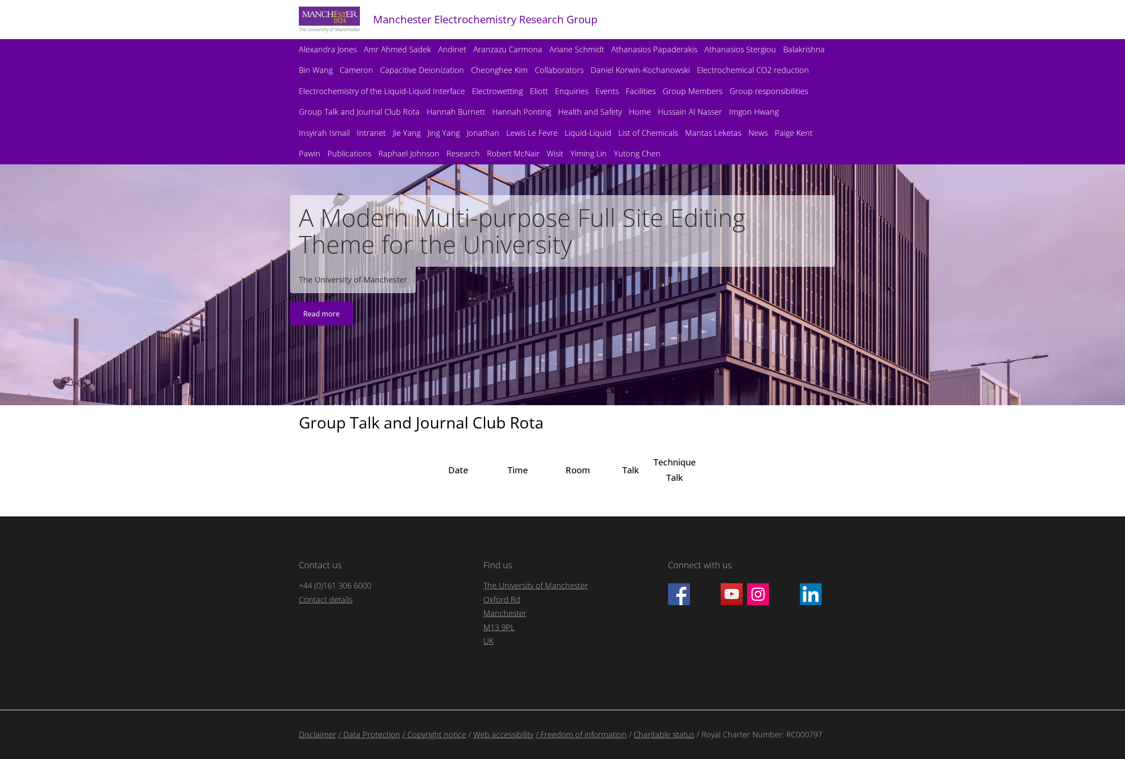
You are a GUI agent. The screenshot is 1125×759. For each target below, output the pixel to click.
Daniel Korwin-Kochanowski (640, 70)
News (758, 132)
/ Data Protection (369, 734)
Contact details (325, 599)
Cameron (356, 70)
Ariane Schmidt (576, 49)
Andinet (452, 49)
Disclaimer (317, 734)
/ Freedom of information (581, 734)
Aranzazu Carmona (507, 49)
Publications (349, 153)
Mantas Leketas (713, 132)
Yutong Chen (637, 153)
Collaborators (559, 70)
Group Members (692, 91)
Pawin (309, 153)
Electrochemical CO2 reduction (753, 70)
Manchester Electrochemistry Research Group (485, 19)
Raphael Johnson (408, 153)
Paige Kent (794, 132)
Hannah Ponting (521, 111)
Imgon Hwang (754, 111)
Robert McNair (513, 153)
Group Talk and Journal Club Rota (359, 111)
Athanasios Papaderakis (654, 49)
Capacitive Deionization (422, 70)
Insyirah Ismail (324, 132)
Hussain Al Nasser (690, 111)
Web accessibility (503, 734)
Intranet (371, 132)
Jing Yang (444, 132)
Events (607, 91)
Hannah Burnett (456, 111)
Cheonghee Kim (499, 70)
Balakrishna (804, 49)
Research (463, 153)
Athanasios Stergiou (740, 49)
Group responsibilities (768, 91)
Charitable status (664, 734)
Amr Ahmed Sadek (397, 49)
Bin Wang (316, 70)
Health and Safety (590, 111)
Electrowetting (497, 91)
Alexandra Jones (328, 49)
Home (640, 111)
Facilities (641, 91)
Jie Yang (407, 132)
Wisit (555, 153)
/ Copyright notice (434, 734)
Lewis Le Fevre (532, 132)
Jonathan (483, 132)
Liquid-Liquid (588, 132)
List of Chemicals (648, 132)
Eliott (539, 91)
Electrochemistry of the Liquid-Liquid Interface (382, 91)
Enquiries (571, 91)
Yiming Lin (588, 153)
